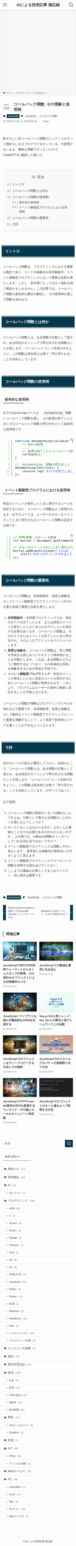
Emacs (15, 1230)
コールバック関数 (48, 116)
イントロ (18, 184)
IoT (13, 1448)
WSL (14, 1325)
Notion (15, 1289)
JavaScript (13, 116)
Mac (13, 1501)
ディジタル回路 (20, 1463)
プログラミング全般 (22, 1340)
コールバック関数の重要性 (30, 217)
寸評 (15, 224)
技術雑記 (16, 1177)
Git (13, 1259)
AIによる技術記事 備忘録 (38, 5)
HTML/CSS (17, 1274)
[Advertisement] (38, 51)
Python (15, 1296)
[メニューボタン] (5, 5)
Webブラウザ (18, 1516)
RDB (14, 1303)
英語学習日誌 (19, 1364)
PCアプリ (17, 1509)
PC (13, 1479)
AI (12, 1185)
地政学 (15, 1402)
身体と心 (16, 1168)
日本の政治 (18, 1395)
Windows (16, 1311)
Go (13, 1267)
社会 (13, 1380)
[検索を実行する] (69, 1143)
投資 (13, 1440)
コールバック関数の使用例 (30, 197)
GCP (14, 1252)
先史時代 (16, 1432)
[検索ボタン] (71, 5)
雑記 (13, 1356)
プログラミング (21, 1200)
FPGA (15, 1456)
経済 (14, 1387)
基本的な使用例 (29, 202)
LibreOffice (17, 1487)
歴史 (13, 1417)
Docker (15, 1223)
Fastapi (15, 1237)
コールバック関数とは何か (30, 190)
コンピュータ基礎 (21, 1348)
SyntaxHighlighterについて (72, 461)
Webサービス (19, 1471)
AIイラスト (17, 1193)
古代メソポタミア (21, 1425)
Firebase (16, 1245)
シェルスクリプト (21, 1333)
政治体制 (17, 1409)
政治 (14, 1372)
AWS (14, 1208)
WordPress (18, 1318)
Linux (15, 1494)
